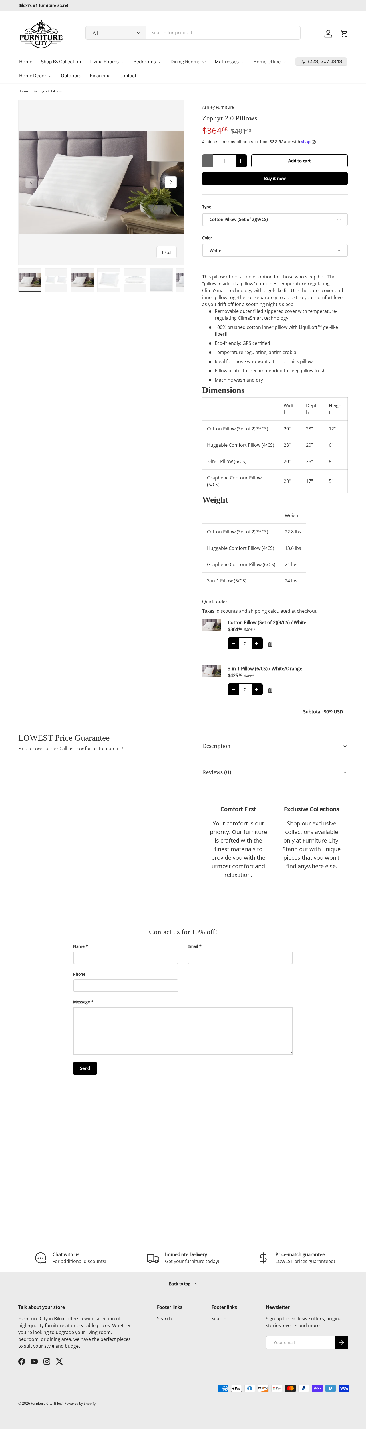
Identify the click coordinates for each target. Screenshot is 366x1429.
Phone (79, 974)
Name (79, 946)
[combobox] (193, 32)
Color (207, 237)
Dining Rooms (185, 61)
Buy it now (275, 178)
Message (81, 1002)
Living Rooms (104, 61)
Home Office (267, 61)
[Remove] (270, 644)
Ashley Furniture (218, 107)
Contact (127, 75)
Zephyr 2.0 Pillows (47, 91)
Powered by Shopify (80, 1403)
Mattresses (227, 61)
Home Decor (32, 75)
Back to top (180, 1283)
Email (193, 946)
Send (85, 1068)
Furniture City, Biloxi (47, 1403)
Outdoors (71, 75)
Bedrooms (144, 61)
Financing (100, 75)
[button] (344, 33)
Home (25, 61)
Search (164, 1318)
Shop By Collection (61, 61)
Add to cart (299, 160)
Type (206, 206)
